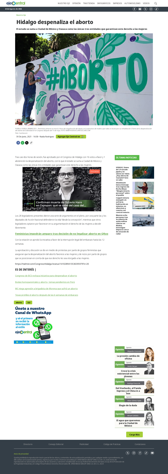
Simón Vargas (132, 366)
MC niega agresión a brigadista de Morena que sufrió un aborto (46, 288)
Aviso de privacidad (21, 454)
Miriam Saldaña (132, 415)
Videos (146, 3)
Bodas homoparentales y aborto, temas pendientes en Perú (45, 282)
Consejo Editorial (56, 444)
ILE (29, 302)
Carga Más (134, 434)
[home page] (16, 3)
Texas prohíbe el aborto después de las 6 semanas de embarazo (46, 294)
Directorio (27, 444)
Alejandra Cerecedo (134, 351)
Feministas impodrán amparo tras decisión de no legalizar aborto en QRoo (61, 233)
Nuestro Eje (21, 15)
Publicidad (84, 444)
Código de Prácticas (112, 444)
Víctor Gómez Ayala (134, 400)
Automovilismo (132, 3)
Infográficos (103, 3)
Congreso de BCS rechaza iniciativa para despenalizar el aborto (46, 275)
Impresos (117, 3)
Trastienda (89, 3)
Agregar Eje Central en (69, 136)
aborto (19, 302)
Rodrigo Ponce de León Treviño (133, 384)
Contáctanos (140, 444)
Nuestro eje (64, 3)
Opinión (76, 3)
